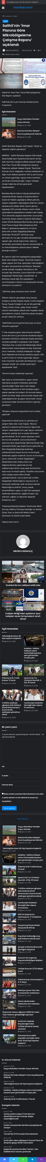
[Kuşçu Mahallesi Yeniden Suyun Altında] (8, 122)
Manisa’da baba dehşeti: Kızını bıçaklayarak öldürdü (30, 838)
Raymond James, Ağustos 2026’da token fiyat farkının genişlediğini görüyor (21, 1013)
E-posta (5, 776)
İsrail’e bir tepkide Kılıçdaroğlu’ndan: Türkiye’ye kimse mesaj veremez (28, 1025)
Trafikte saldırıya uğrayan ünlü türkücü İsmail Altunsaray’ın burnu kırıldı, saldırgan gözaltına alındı (11, 709)
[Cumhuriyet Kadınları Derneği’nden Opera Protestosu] (34, 695)
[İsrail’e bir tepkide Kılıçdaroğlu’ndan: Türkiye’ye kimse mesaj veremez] (9, 1024)
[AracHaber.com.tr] (23, 7)
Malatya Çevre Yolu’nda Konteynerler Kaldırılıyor (29, 991)
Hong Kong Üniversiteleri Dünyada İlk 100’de (29, 926)
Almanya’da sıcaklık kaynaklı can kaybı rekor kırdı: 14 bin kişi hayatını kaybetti (29, 1039)
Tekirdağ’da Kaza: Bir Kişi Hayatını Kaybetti (22, 2)
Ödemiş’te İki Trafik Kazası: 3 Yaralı (10, 679)
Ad (3, 766)
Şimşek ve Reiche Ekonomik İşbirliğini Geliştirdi (30, 948)
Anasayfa (8, 16)
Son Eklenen (23, 819)
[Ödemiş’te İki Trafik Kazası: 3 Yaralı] (12, 670)
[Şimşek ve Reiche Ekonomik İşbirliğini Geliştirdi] (9, 950)
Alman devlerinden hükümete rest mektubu (28, 1002)
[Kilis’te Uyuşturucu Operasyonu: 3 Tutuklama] (9, 917)
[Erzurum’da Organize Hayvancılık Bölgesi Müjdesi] (9, 961)
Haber (15, 16)
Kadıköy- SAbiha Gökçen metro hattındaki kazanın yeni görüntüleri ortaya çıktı (32, 653)
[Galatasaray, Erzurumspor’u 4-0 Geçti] (9, 982)
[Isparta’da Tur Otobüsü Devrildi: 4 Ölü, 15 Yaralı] (34, 670)
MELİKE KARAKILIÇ (12, 50)
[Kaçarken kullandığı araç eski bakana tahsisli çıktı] (9, 939)
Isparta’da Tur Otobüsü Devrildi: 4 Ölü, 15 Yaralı (32, 680)
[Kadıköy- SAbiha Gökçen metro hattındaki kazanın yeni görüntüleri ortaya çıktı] (34, 640)
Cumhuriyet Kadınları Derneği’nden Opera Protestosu (33, 705)
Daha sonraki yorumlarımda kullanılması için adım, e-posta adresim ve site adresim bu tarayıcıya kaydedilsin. (23, 797)
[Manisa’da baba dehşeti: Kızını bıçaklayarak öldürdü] (8, 133)
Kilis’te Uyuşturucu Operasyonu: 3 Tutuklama (29, 915)
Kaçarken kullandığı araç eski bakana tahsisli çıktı (29, 937)
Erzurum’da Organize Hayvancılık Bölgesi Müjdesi (30, 959)
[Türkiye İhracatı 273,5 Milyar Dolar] (9, 972)
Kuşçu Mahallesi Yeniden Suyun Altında (29, 827)
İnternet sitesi (7, 785)
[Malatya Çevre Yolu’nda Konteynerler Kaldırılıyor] (9, 993)
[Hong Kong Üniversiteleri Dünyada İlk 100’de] (9, 928)
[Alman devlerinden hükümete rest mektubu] (9, 1004)
